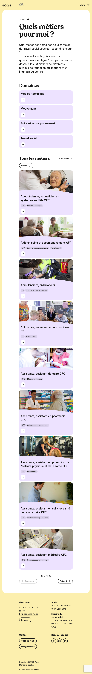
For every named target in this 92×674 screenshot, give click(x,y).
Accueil (25, 19)
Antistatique (34, 669)
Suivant (63, 581)
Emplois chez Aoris (28, 614)
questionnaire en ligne (33, 60)
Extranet (25, 620)
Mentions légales (26, 665)
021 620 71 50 (27, 641)
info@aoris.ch (28, 647)
